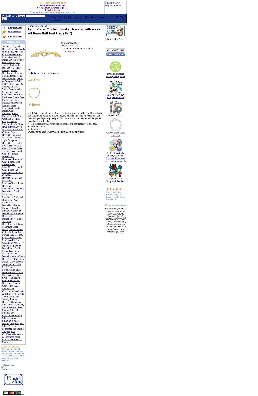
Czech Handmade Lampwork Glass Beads (13, 159)
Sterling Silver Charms (12, 316)
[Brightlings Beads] (2, 367)
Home (31, 26)
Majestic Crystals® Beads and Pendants (12, 54)
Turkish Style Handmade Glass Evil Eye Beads (12, 272)
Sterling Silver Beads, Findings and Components (12, 313)
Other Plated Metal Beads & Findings (12, 84)
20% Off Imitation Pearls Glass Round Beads (12, 124)
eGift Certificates (8, 332)
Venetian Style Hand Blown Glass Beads (11, 278)
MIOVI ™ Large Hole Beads (13, 246)
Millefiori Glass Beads (11, 241)
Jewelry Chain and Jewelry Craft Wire (12, 92)
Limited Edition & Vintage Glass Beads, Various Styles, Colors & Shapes (12, 228)
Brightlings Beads (7, 365)
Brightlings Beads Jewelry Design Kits (115, 75)
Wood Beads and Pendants (11, 281)
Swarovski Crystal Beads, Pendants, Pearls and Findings (13, 49)
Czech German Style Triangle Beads (12, 149)
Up (35, 26)
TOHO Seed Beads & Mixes (11, 267)
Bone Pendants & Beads (11, 106)
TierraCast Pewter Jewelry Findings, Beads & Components (12, 299)
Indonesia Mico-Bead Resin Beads (12, 216)
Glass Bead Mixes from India (10, 194)
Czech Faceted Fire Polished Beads (12, 144)
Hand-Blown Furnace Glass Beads (12, 206)
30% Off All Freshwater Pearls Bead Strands (13, 97)
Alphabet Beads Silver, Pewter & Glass (13, 60)
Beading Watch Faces (10, 88)
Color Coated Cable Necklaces (115, 134)
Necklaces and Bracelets (13, 292)
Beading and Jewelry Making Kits (12, 63)
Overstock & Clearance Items (12, 335)
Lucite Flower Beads (13, 233)
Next (45, 26)
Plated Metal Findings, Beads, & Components (13, 78)
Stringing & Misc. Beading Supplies (10, 322)
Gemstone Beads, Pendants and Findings (12, 103)
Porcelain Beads (115, 115)
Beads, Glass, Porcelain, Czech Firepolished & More (12, 113)
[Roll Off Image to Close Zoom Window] (46, 70)
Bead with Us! (6, 369)
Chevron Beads (15, 129)
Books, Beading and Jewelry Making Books (12, 73)
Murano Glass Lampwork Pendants (115, 180)
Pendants (19, 294)
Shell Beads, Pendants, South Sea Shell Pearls (13, 306)
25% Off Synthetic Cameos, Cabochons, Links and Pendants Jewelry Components (116, 157)
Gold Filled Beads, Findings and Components (11, 288)
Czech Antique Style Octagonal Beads (12, 140)
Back (40, 26)
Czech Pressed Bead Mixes (11, 164)
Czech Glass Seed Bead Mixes (12, 154)
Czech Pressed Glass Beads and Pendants (12, 170)
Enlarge (35, 73)
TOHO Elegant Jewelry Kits (12, 263)
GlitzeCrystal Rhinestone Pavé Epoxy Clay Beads (12, 201)
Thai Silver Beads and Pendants (13, 326)
